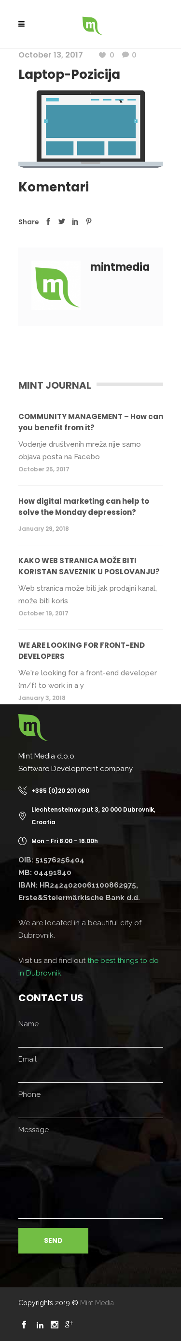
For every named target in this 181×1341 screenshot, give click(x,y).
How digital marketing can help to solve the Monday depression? (83, 506)
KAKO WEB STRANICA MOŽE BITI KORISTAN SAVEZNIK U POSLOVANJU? (89, 566)
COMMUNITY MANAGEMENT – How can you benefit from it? (90, 422)
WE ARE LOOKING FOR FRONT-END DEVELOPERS (81, 650)
